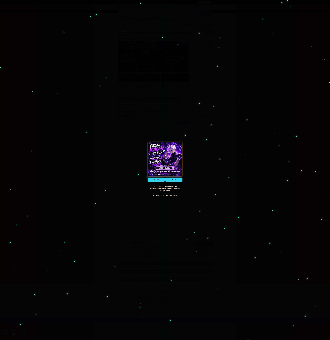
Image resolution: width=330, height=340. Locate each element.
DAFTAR (156, 180)
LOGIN (174, 180)
